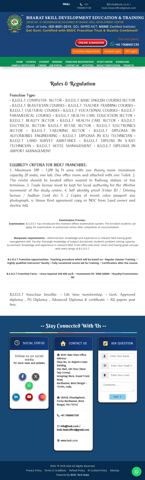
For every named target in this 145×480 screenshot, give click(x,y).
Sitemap (114, 470)
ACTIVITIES (88, 65)
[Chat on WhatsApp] (136, 471)
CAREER (42, 65)
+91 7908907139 (84, 6)
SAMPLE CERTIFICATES (23, 65)
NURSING (57, 61)
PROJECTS (128, 65)
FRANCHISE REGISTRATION (79, 61)
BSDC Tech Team (80, 474)
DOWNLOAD (122, 61)
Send (116, 397)
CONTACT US (72, 65)
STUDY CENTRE (105, 61)
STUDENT (44, 61)
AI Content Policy (97, 470)
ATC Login (131, 51)
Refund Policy (77, 470)
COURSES (31, 61)
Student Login (112, 51)
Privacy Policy (34, 470)
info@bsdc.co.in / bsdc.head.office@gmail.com (119, 6)
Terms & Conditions (55, 470)
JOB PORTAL (56, 65)
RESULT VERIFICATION (108, 65)
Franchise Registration (86, 51)
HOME (19, 61)
